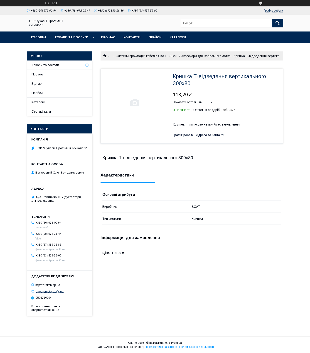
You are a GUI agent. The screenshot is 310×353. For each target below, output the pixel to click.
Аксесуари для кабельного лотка (206, 56)
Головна (38, 37)
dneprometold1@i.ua (50, 291)
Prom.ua (176, 342)
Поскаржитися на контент (161, 346)
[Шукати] (277, 23)
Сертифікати (41, 111)
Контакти (131, 37)
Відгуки (37, 83)
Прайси (155, 37)
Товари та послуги (71, 37)
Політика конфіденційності (196, 346)
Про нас (108, 37)
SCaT (174, 56)
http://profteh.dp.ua (47, 285)
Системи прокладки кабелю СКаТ (141, 56)
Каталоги (178, 37)
